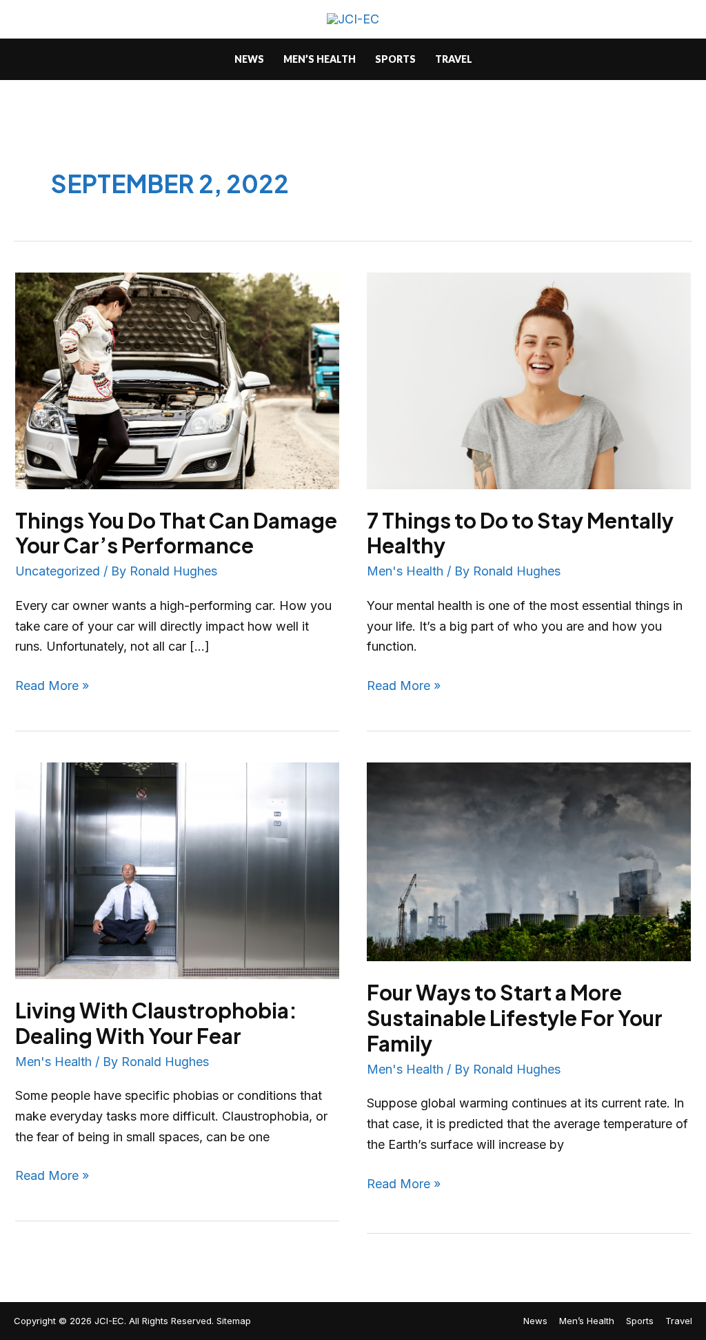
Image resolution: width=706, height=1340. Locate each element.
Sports (640, 1320)
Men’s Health (586, 1320)
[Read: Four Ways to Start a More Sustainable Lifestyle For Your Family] (529, 861)
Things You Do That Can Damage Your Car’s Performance (176, 533)
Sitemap (233, 1320)
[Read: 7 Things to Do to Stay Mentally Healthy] (529, 380)
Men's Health (405, 571)
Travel (678, 1320)
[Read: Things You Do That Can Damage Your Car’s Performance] (177, 380)
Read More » (52, 684)
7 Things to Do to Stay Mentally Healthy (520, 533)
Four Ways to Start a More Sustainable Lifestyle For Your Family (515, 1017)
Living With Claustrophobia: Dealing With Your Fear (156, 1023)
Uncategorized (57, 571)
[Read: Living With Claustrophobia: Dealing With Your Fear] (177, 870)
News (535, 1320)
